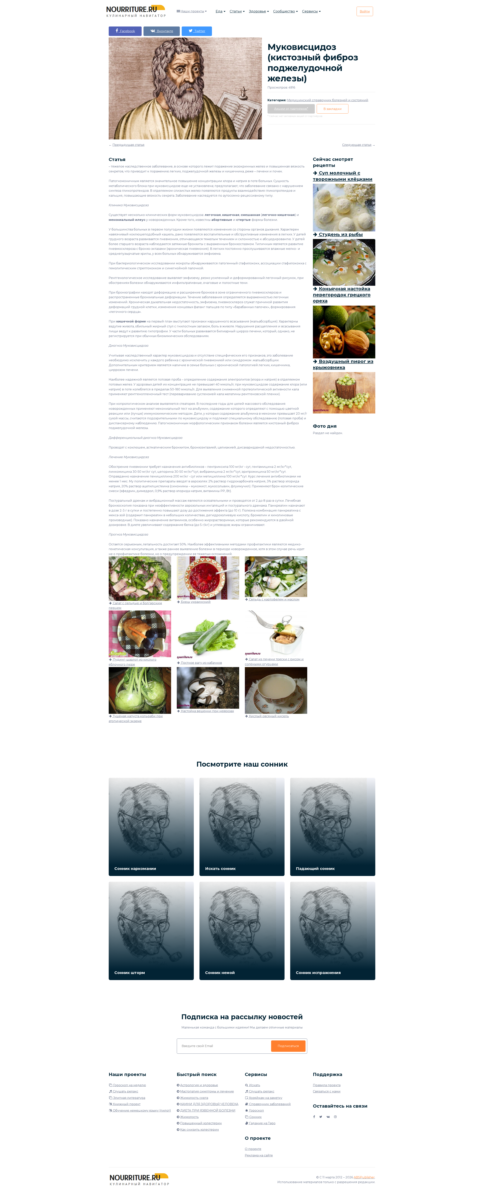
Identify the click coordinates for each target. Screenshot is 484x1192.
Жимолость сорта (194, 1098)
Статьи (236, 11)
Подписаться (288, 1046)
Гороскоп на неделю (129, 1085)
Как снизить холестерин (199, 1129)
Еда (219, 11)
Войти (365, 11)
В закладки (332, 109)
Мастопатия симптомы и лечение (207, 1091)
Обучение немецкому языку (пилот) (141, 1110)
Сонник (255, 1117)
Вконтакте (164, 31)
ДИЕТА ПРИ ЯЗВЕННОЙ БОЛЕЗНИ (207, 1110)
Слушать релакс (125, 1091)
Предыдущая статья (128, 145)
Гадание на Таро (261, 1123)
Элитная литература (128, 1098)
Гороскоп (256, 1110)
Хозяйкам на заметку (265, 1098)
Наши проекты (192, 11)
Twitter (199, 31)
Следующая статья (357, 145)
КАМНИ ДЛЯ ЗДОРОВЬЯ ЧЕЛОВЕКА (209, 1104)
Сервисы (310, 11)
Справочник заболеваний (269, 1104)
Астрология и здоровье (199, 1085)
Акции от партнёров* (291, 109)
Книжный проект (126, 1104)
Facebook (127, 31)
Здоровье (257, 11)
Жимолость (189, 1117)
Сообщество (284, 11)
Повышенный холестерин (201, 1123)
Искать (254, 1085)
